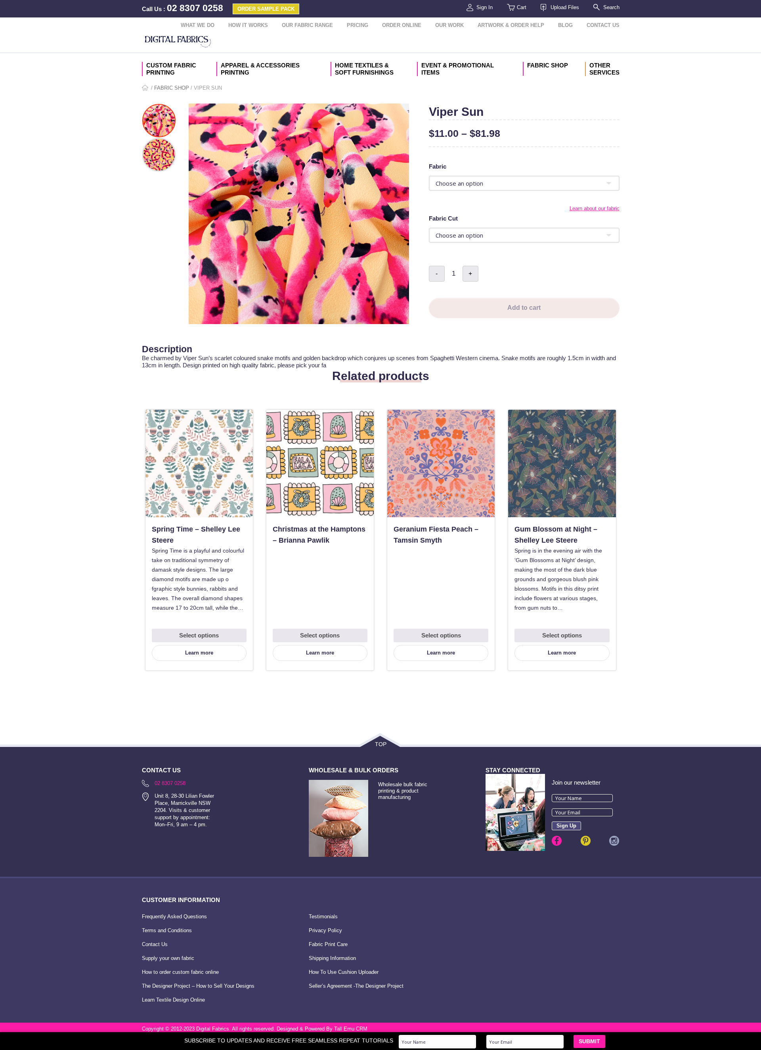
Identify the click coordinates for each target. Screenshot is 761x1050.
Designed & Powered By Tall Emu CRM (322, 1029)
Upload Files (565, 7)
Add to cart (524, 307)
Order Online (401, 25)
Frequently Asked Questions (174, 916)
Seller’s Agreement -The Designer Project (356, 986)
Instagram (614, 841)
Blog (565, 25)
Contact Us (603, 25)
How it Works (248, 25)
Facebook (557, 841)
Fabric (437, 166)
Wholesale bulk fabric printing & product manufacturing (402, 790)
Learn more (199, 653)
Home (145, 88)
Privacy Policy (325, 930)
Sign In (484, 7)
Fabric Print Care (328, 944)
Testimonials (323, 916)
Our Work (449, 25)
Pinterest (586, 841)
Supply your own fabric (168, 958)
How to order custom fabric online (180, 972)
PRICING (357, 25)
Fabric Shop (547, 65)
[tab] (381, 340)
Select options (199, 635)
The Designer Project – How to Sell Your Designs (198, 986)
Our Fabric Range (307, 25)
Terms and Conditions (167, 930)
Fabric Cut (443, 218)
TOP (380, 744)
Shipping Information (332, 958)
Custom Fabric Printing (171, 69)
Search (611, 7)
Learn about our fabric (595, 208)
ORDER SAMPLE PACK (265, 9)
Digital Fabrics (178, 42)
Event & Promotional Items (457, 69)
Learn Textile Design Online (173, 1000)
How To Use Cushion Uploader (344, 972)
